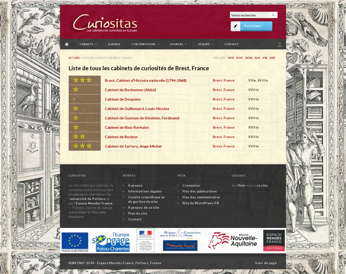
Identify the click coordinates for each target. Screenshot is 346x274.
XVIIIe (249, 57)
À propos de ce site (143, 207)
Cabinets (86, 44)
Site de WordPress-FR (200, 203)
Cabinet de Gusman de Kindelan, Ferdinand (142, 118)
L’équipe (204, 44)
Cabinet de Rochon (121, 136)
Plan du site (279, 44)
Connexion (191, 185)
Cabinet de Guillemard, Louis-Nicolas (137, 108)
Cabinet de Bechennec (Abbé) (130, 89)
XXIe (272, 57)
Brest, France (223, 80)
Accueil (67, 44)
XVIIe (239, 57)
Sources (176, 44)
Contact (232, 44)
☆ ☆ (79, 136)
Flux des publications (199, 191)
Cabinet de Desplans (123, 99)
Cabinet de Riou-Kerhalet (127, 127)
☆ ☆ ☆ (82, 79)
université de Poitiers (88, 199)
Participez (253, 26)
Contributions (144, 44)
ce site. (262, 185)
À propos (135, 185)
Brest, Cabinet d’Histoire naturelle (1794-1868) (145, 80)
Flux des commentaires (201, 197)
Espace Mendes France (94, 203)
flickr (241, 185)
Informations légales (145, 191)
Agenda (114, 44)
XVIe (231, 57)
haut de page (266, 263)
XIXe (257, 57)
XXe (264, 57)
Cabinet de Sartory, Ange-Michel (133, 146)
